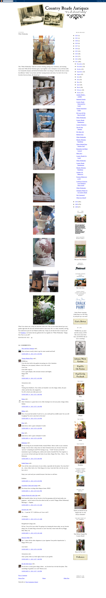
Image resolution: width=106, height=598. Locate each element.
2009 (76, 204)
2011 (76, 61)
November (80, 66)
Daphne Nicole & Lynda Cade (29, 495)
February (79, 90)
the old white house (27, 563)
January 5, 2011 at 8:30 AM (32, 533)
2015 (76, 51)
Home (44, 578)
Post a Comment (22, 575)
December (79, 64)
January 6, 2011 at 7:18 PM (32, 571)
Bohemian (24, 443)
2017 (76, 46)
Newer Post (21, 578)
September (80, 71)
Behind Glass (79, 134)
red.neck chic (25, 509)
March (79, 87)
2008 (76, 207)
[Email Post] (31, 337)
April (78, 85)
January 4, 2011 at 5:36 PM (32, 406)
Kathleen (23, 332)
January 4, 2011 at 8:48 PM (32, 458)
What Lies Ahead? (81, 198)
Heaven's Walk (25, 537)
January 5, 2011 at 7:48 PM (32, 559)
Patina (23, 399)
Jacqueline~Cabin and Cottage (30, 485)
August (79, 74)
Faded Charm (25, 463)
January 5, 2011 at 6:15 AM (32, 519)
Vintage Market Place (27, 358)
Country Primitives (81, 125)
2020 (76, 40)
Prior (23, 423)
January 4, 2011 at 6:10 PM (32, 418)
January (79, 92)
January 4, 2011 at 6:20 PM (32, 428)
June (78, 79)
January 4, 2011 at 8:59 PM (32, 481)
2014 (76, 54)
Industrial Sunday (81, 99)
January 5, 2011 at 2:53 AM (32, 505)
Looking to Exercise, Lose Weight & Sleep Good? (81, 183)
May (78, 82)
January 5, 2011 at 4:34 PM (32, 549)
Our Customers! (80, 195)
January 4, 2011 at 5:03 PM (32, 378)
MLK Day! (79, 153)
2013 (76, 56)
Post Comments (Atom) (32, 582)
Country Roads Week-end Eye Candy (80, 104)
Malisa (23, 411)
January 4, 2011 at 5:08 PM (32, 394)
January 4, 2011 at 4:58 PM (32, 354)
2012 (76, 59)
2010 (76, 201)
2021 (76, 38)
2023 (76, 35)
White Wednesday (81, 117)
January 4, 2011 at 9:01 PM (32, 491)
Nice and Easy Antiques (28, 348)
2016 (76, 48)
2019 (76, 43)
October (79, 69)
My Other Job (80, 132)
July (78, 77)
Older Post (66, 578)
